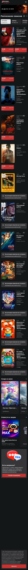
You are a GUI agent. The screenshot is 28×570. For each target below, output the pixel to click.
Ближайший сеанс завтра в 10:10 (13, 343)
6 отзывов (19, 102)
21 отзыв (18, 44)
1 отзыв (18, 71)
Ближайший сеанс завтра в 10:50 (13, 197)
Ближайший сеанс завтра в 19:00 (13, 256)
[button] (6, 9)
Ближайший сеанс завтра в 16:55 (13, 227)
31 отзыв (18, 274)
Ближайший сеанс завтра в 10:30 (13, 314)
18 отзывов (19, 155)
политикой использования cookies (11, 562)
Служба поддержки (14, 475)
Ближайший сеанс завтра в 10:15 (13, 285)
